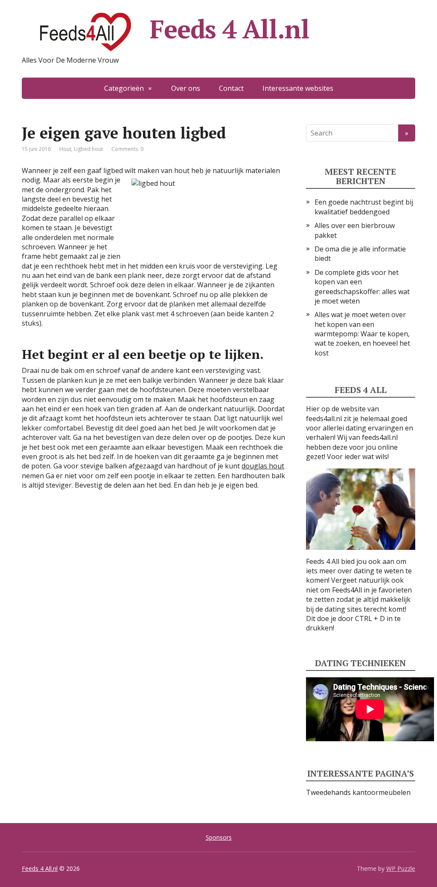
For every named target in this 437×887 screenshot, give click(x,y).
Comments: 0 (127, 149)
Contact (231, 88)
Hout (65, 149)
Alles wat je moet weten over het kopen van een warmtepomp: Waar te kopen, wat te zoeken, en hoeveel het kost (362, 334)
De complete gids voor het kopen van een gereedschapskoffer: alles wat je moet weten (362, 287)
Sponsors (219, 837)
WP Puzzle (400, 868)
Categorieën (124, 88)
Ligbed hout (88, 149)
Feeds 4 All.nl (229, 29)
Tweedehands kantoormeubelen (358, 792)
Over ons (185, 88)
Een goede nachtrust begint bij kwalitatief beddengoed (364, 206)
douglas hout (263, 466)
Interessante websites (297, 88)
